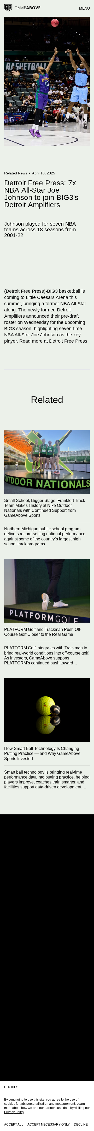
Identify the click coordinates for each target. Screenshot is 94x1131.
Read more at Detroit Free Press (53, 341)
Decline (81, 1124)
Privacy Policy (14, 1112)
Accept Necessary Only (48, 1124)
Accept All (13, 1124)
